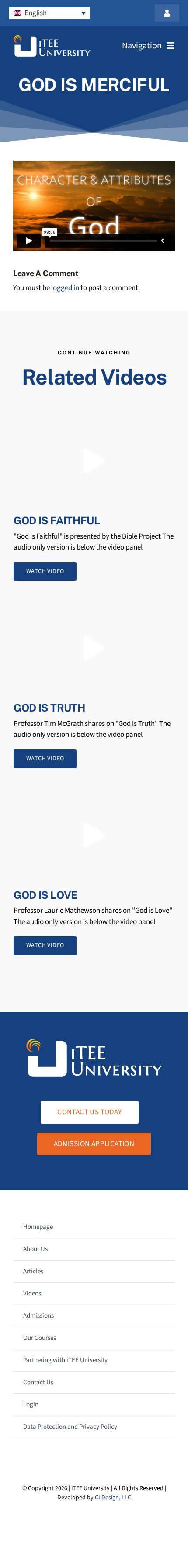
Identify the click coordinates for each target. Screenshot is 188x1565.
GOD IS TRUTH (49, 708)
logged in (65, 288)
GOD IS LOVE (45, 895)
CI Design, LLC (113, 1497)
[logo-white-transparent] (52, 38)
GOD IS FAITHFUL (57, 520)
